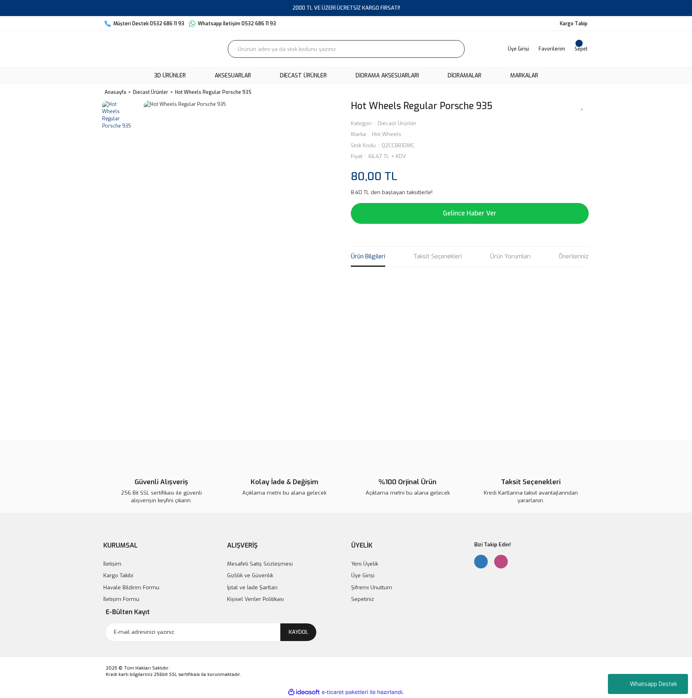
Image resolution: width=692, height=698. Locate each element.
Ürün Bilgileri (368, 256)
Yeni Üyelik (364, 563)
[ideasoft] (304, 692)
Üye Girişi (362, 575)
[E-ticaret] (345, 692)
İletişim (112, 563)
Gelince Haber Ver (470, 213)
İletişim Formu (121, 599)
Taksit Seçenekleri (437, 256)
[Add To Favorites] (582, 105)
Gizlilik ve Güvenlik (250, 575)
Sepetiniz (362, 599)
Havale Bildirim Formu (131, 587)
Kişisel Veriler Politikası (255, 599)
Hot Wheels (386, 134)
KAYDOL (298, 632)
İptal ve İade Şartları (252, 587)
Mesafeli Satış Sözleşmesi (260, 563)
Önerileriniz (574, 256)
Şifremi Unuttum (371, 587)
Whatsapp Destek (653, 684)
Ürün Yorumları (510, 256)
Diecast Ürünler (397, 123)
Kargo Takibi (118, 575)
